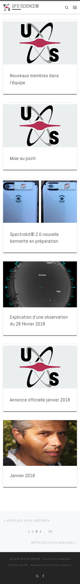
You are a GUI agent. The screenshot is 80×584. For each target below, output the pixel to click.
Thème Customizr (61, 565)
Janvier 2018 (22, 475)
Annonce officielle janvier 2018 (40, 400)
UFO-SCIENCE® (30, 559)
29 (50, 531)
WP (26, 565)
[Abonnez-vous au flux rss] (37, 576)
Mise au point (23, 158)
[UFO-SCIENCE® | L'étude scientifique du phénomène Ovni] (6, 7)
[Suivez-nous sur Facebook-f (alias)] (43, 576)
